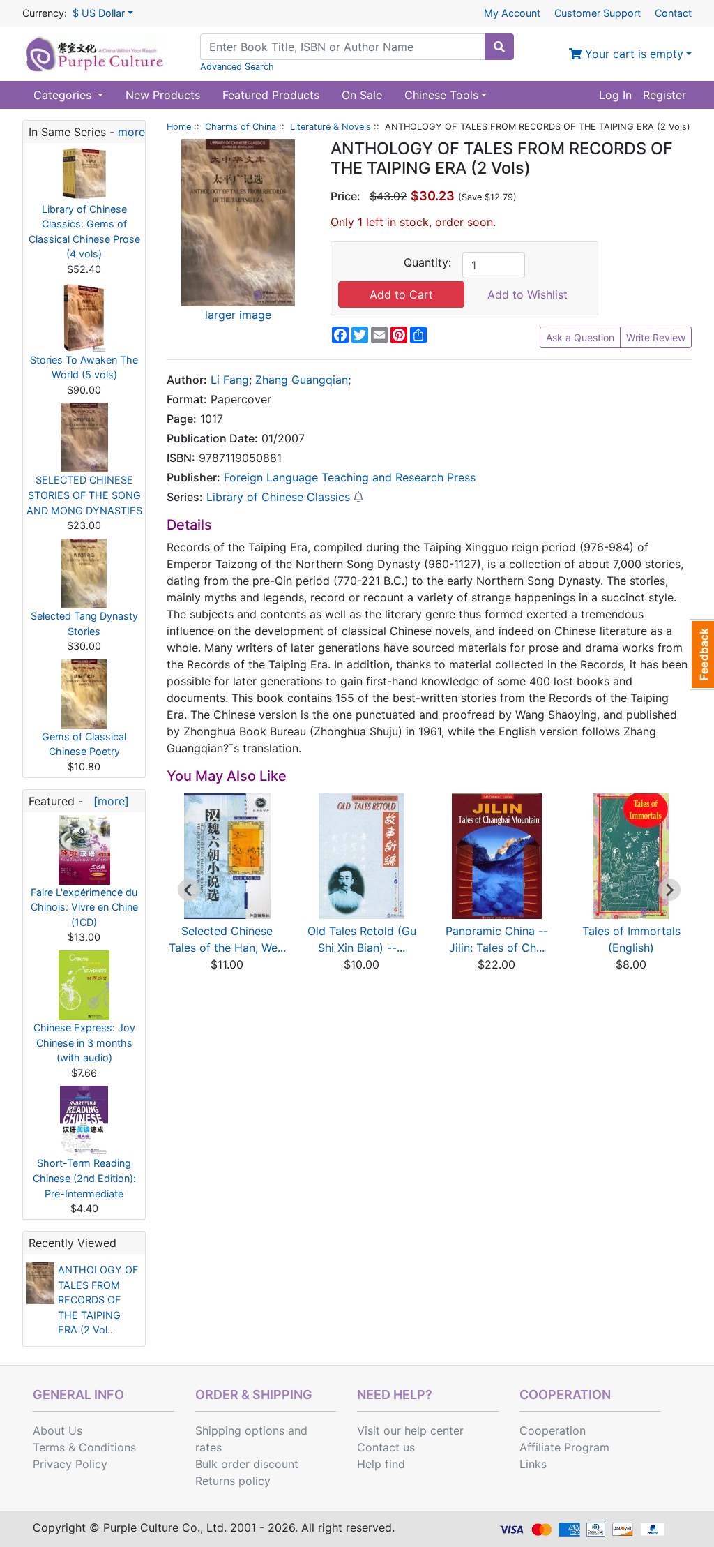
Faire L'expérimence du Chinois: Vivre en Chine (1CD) (84, 907)
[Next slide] (669, 890)
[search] (499, 46)
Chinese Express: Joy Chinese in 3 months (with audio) (84, 1042)
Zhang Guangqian (301, 380)
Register (664, 95)
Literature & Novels (330, 126)
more (131, 132)
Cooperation (552, 1430)
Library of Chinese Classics (278, 497)
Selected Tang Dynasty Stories (84, 623)
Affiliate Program (564, 1447)
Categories (64, 95)
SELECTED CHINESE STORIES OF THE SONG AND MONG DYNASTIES (84, 495)
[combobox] (342, 46)
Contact (673, 13)
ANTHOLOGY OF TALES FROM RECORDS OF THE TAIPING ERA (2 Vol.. (98, 1300)
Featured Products (270, 95)
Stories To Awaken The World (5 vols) (84, 367)
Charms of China (240, 126)
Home (179, 126)
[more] (107, 801)
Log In (615, 95)
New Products (163, 95)
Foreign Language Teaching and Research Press (350, 477)
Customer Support (597, 13)
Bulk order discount (246, 1464)
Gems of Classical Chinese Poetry (84, 744)
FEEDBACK (702, 654)
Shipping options (239, 1430)
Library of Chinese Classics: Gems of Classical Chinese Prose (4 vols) (84, 231)
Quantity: (427, 262)
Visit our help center (410, 1430)
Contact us (386, 1447)
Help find (381, 1464)
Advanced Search (237, 66)
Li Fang (230, 380)
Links (533, 1464)
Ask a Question (580, 337)
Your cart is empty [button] (632, 54)
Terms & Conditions (84, 1447)
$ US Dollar (99, 13)
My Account (512, 13)
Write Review (655, 337)
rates (208, 1447)
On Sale (362, 95)
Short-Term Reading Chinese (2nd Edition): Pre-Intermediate (84, 1178)
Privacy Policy (70, 1464)
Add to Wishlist (527, 294)
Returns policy (233, 1481)
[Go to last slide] (189, 890)
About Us (57, 1430)
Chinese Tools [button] (441, 95)
